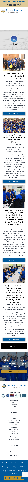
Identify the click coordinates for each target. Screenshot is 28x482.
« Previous (14, 346)
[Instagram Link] (14, 478)
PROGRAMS (14, 404)
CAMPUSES (14, 406)
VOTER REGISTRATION (14, 422)
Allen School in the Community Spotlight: (14, 75)
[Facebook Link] (6, 478)
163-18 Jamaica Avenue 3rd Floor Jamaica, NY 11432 (14, 441)
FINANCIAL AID (14, 408)
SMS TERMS (14, 424)
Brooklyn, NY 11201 (14, 433)
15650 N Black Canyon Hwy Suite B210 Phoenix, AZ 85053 (14, 450)
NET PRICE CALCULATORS (14, 420)
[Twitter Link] (10, 478)
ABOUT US (14, 402)
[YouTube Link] (22, 478)
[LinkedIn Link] (18, 478)
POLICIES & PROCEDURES (14, 415)
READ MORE (14, 114)
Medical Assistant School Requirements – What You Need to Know (14, 138)
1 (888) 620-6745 (14, 5)
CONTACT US (14, 372)
